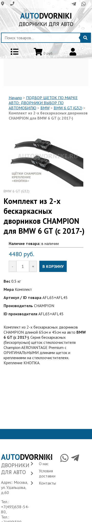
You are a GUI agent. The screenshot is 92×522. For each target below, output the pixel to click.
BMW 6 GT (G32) (68, 107)
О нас (44, 463)
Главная (45, 456)
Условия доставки (47, 473)
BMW (45, 107)
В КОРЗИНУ (53, 266)
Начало (15, 97)
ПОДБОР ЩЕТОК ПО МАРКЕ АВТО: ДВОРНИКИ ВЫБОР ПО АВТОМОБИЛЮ (43, 102)
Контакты (47, 483)
